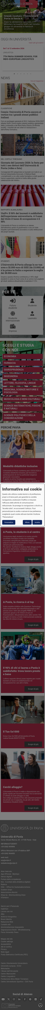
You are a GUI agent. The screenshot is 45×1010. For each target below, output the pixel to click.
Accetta (37, 522)
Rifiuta (27, 522)
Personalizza (8, 522)
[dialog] (22, 505)
